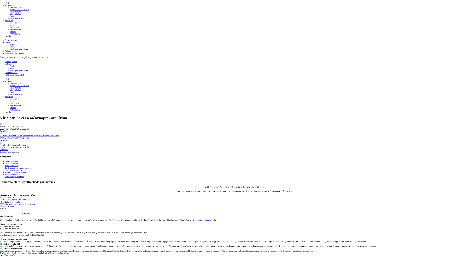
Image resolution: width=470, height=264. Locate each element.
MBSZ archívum (11, 166)
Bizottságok (14, 27)
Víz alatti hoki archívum (14, 174)
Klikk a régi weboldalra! (14, 53)
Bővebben (4, 131)
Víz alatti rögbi (15, 14)
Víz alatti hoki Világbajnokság (11, 126)
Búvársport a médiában (19, 49)
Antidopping (15, 34)
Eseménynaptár (11, 40)
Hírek (7, 3)
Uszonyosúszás (16, 7)
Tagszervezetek (16, 29)
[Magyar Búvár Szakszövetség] (25, 57)
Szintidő (13, 32)
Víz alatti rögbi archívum (14, 177)
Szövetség (9, 21)
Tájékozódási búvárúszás (19, 10)
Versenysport (10, 5)
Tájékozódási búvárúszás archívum (18, 168)
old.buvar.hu (255, 191)
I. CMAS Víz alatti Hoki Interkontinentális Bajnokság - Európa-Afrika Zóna (29, 136)
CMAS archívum (11, 163)
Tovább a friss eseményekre (10, 152)
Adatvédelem (20, 204)
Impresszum (30, 204)
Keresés (27, 213)
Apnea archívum (11, 161)
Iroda (12, 25)
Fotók (12, 45)
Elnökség (13, 23)
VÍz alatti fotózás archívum (15, 172)
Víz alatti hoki (15, 12)
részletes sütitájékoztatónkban (201, 220)
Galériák (8, 42)
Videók (12, 47)
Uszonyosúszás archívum (14, 170)
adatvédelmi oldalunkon (54, 253)
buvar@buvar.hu (13, 202)
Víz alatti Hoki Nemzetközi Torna (13, 145)
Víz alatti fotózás (16, 18)
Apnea (12, 16)
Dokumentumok (11, 51)
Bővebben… (261, 187)
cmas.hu (8, 36)
